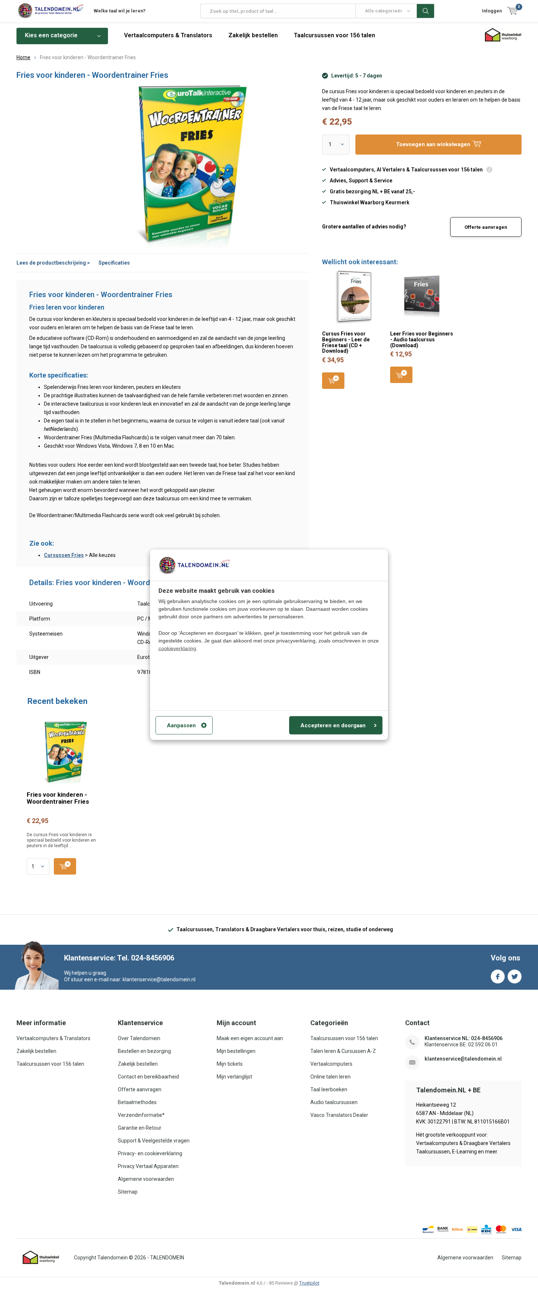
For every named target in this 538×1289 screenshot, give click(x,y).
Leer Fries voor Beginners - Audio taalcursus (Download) (421, 339)
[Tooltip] (489, 170)
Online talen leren (330, 1077)
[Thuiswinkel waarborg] (41, 1258)
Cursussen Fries (64, 555)
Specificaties (114, 263)
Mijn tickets (230, 1064)
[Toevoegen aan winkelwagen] (65, 866)
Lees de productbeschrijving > (53, 263)
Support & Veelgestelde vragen (154, 1141)
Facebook (498, 976)
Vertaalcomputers (331, 1064)
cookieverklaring (177, 648)
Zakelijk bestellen (253, 35)
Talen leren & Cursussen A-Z (343, 1051)
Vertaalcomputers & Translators (168, 35)
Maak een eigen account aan (250, 1038)
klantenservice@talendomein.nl (463, 1059)
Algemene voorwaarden (146, 1179)
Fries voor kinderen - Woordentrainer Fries (58, 798)
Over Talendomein (139, 1038)
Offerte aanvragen (485, 227)
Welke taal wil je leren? (120, 11)
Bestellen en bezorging (144, 1051)
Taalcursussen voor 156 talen (334, 35)
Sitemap (128, 1192)
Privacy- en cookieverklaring (150, 1153)
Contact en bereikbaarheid (148, 1077)
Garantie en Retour (139, 1128)
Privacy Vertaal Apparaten (148, 1166)
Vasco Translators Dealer (339, 1115)
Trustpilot (309, 1283)
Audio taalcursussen (334, 1102)
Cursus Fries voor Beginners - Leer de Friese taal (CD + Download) (346, 342)
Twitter (515, 976)
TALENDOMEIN (167, 1257)
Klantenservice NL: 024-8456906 (463, 1038)
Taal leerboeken (328, 1089)
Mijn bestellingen (236, 1051)
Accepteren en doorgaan (333, 725)
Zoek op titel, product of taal (425, 11)
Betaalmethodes (137, 1102)
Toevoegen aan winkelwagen (333, 380)
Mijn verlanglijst (234, 1077)
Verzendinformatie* (141, 1115)
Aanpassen (181, 725)
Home (23, 57)
